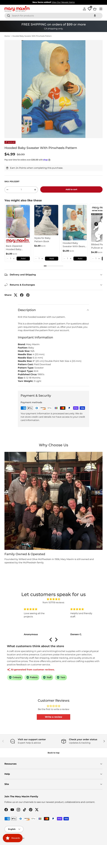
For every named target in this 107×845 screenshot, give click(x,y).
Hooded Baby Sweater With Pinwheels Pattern (32, 36)
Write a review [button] (53, 717)
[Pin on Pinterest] (28, 295)
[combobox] (53, 16)
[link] (18, 224)
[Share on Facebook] (22, 295)
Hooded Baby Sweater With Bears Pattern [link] (74, 245)
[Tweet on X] (16, 295)
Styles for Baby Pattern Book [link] (42, 240)
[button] (94, 16)
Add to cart (71, 189)
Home (7, 36)
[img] (53, 599)
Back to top (53, 752)
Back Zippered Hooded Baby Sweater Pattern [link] (15, 248)
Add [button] (23, 258)
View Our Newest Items (63, 2)
